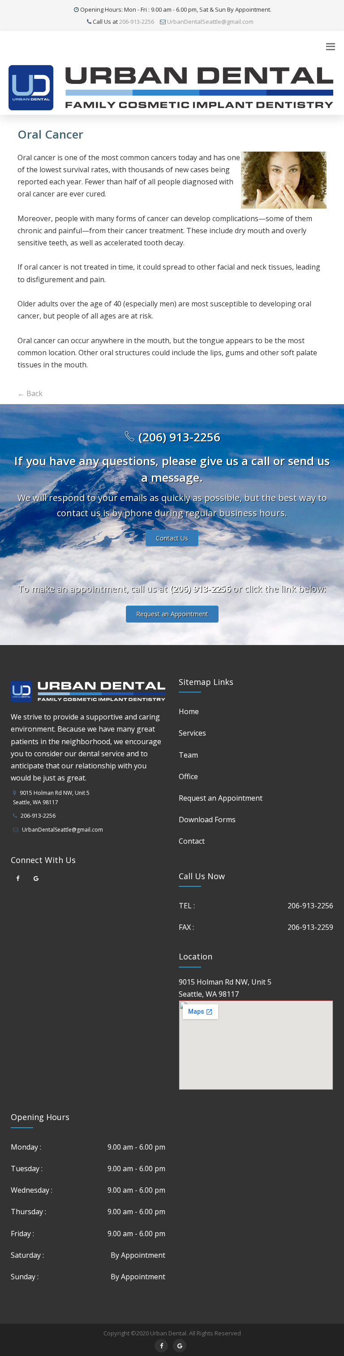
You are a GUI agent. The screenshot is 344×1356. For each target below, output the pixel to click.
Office (188, 776)
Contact (192, 841)
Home (189, 711)
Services (192, 733)
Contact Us (172, 538)
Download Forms (207, 819)
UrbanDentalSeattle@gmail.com (210, 21)
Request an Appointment (172, 614)
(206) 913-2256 (177, 437)
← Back (30, 393)
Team (188, 755)
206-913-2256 (136, 21)
